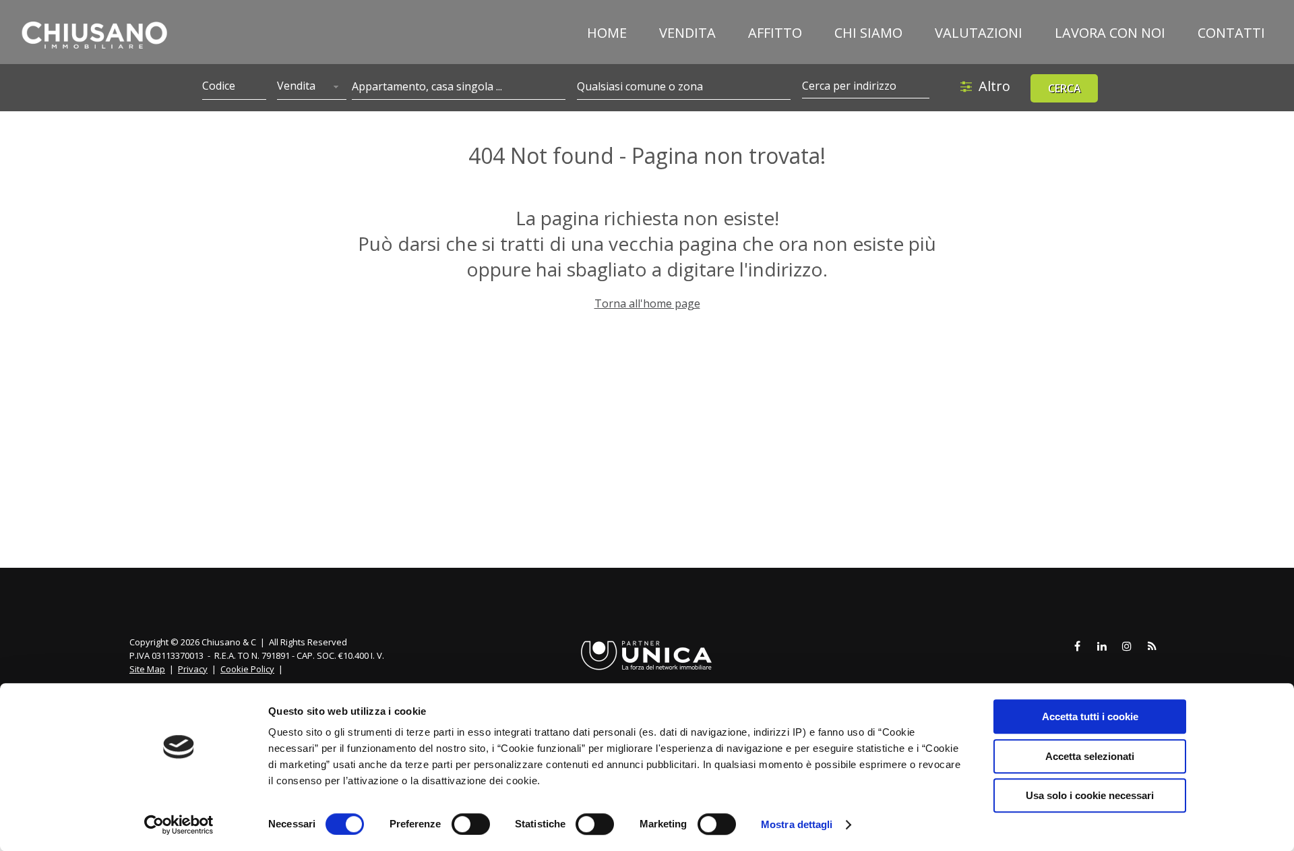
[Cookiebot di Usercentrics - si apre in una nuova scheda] (179, 825)
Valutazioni (978, 33)
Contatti (1231, 33)
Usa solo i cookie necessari (1090, 795)
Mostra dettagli (797, 824)
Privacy (193, 669)
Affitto (775, 33)
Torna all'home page (647, 303)
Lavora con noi (1110, 33)
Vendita (687, 33)
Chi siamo (868, 33)
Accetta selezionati (1089, 756)
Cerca (1064, 88)
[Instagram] (1126, 646)
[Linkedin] (1101, 646)
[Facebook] (1077, 646)
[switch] (471, 824)
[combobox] (311, 87)
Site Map (147, 669)
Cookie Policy (247, 669)
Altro (994, 86)
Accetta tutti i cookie (1090, 716)
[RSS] (1151, 646)
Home (607, 33)
